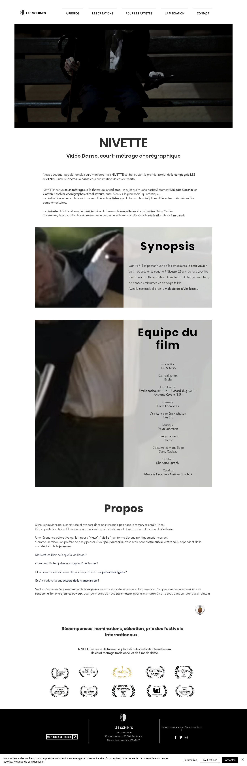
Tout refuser (210, 760)
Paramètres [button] (190, 760)
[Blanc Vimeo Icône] (181, 737)
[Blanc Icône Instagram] (186, 737)
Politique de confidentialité (29, 761)
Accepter (230, 760)
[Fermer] (242, 760)
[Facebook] (176, 737)
